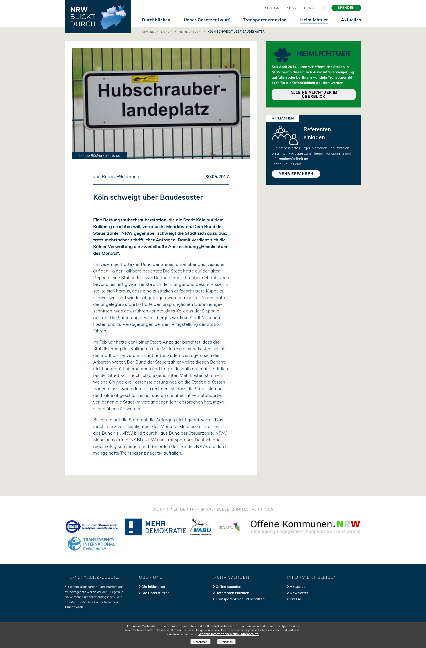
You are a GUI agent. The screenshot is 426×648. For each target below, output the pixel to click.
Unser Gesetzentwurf (207, 19)
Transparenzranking (265, 19)
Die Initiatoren (153, 586)
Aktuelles (351, 19)
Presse (292, 8)
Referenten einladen (232, 592)
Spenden (346, 8)
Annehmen (200, 642)
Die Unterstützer (155, 592)
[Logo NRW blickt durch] (98, 16)
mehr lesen (75, 607)
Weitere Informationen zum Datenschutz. (228, 634)
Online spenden (228, 586)
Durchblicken (156, 19)
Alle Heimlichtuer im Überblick (313, 94)
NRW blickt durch (157, 31)
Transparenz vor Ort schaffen (240, 599)
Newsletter (314, 8)
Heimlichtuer (314, 19)
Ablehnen (227, 642)
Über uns (271, 8)
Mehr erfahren (296, 174)
